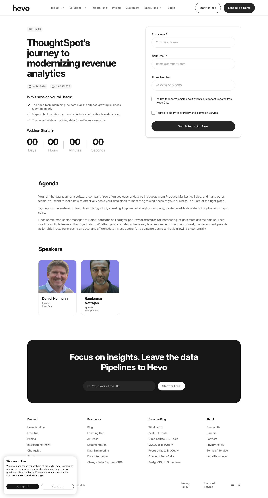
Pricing (31, 438)
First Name (159, 34)
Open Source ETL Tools (163, 438)
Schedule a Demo (239, 7)
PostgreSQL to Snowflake (164, 462)
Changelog (34, 450)
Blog (90, 427)
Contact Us (213, 427)
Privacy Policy (182, 112)
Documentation (97, 444)
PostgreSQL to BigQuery (163, 450)
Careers (211, 433)
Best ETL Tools (157, 433)
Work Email (160, 55)
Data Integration (97, 456)
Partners (212, 438)
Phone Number (161, 77)
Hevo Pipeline (36, 427)
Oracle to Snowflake (161, 456)
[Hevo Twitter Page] (239, 485)
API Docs (92, 438)
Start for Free (208, 7)
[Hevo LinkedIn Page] (232, 485)
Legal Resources (217, 456)
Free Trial (33, 433)
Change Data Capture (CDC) (105, 462)
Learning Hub (95, 433)
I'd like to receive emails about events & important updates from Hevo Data (195, 100)
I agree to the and (187, 112)
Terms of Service (207, 112)
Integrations (35, 444)
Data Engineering (98, 450)
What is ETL (155, 427)
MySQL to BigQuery (160, 444)
